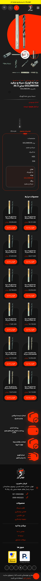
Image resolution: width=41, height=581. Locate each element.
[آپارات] (11, 568)
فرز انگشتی (20, 515)
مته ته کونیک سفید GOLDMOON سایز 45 (11, 387)
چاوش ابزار (27, 578)
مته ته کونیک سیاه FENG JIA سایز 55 (10, 285)
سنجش (4, 92)
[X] (20, 568)
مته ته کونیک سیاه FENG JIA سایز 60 (30, 285)
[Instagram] (34, 568)
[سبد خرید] (4, 7)
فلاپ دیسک (20, 508)
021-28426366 (18, 494)
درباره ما (20, 536)
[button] (6, 17)
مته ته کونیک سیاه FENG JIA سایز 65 (10, 251)
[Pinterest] (25, 568)
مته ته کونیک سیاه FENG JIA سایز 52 (30, 319)
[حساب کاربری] (16, 7)
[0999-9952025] (26, 498)
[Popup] (10, 7)
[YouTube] (16, 568)
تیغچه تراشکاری (20, 519)
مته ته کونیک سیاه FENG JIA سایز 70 (30, 251)
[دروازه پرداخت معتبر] (12, 562)
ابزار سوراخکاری (29, 80)
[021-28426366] (26, 494)
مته (22, 80)
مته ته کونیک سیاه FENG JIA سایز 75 (10, 217)
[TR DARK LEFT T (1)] (30, 8)
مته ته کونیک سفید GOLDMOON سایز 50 (30, 353)
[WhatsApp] (29, 568)
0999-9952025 (18, 498)
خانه (37, 80)
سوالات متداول (20, 540)
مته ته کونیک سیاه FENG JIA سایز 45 (10, 353)
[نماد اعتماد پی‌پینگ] (25, 563)
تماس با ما (20, 532)
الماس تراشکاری (20, 512)
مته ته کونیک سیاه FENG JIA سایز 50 (10, 319)
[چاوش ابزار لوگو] (20, 473)
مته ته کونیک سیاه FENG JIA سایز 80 (30, 217)
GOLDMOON (25, 89)
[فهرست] (38, 7)
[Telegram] (7, 568)
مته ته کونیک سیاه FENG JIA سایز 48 (30, 387)
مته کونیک (16, 80)
